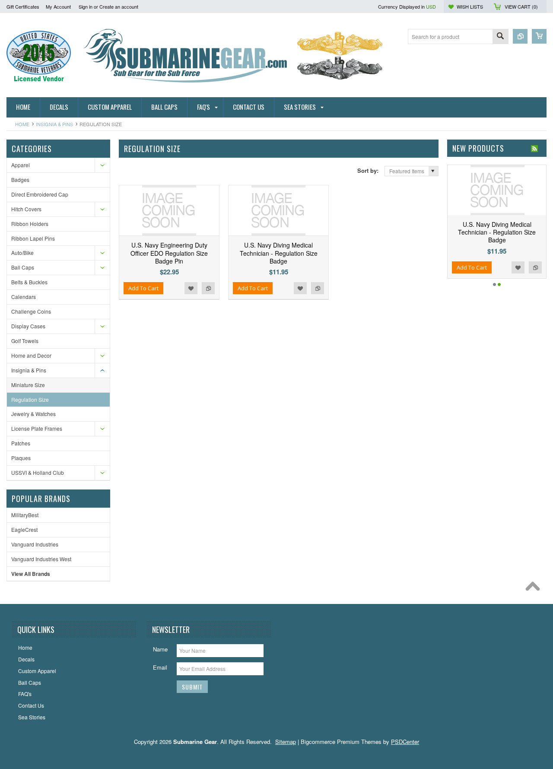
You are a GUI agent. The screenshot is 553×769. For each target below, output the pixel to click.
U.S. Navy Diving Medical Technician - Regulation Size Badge (279, 253)
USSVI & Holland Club (37, 472)
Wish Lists (470, 6)
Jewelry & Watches (33, 413)
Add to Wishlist (190, 288)
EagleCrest (24, 529)
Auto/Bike (22, 252)
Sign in (85, 6)
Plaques (21, 457)
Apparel (20, 164)
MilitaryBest (24, 514)
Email (160, 667)
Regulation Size (30, 399)
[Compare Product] (520, 36)
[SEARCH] (500, 36)
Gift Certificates (22, 6)
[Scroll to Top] (534, 588)
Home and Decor (31, 355)
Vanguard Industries (34, 544)
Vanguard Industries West (41, 558)
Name (160, 649)
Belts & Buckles (29, 282)
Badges (20, 179)
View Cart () (521, 6)
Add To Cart (143, 288)
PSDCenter (405, 741)
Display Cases (28, 326)
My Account (58, 6)
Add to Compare (208, 288)
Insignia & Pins (54, 124)
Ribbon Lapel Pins (33, 238)
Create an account (118, 6)
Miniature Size (28, 384)
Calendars (23, 296)
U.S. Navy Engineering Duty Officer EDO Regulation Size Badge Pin (169, 253)
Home (22, 124)
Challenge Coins (31, 311)
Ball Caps (22, 267)
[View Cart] (539, 36)
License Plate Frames (36, 428)
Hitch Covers (26, 209)
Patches (20, 443)
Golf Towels (24, 340)
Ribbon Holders (29, 223)
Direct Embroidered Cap (39, 194)
